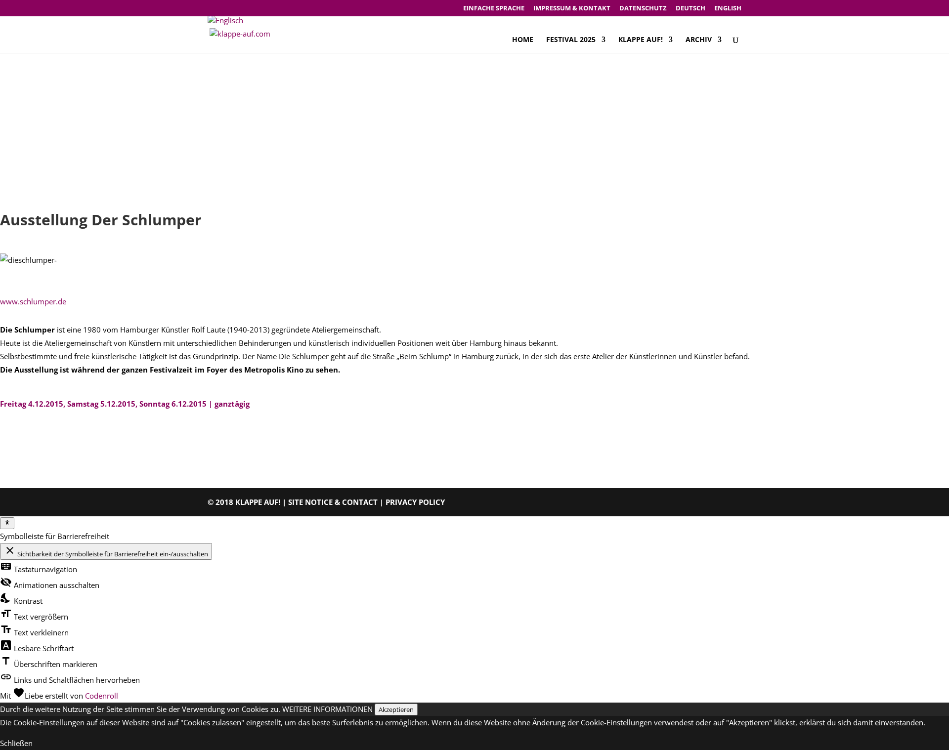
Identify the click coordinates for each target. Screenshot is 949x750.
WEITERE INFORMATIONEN (327, 709)
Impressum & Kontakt (571, 8)
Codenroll (101, 696)
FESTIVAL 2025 (571, 40)
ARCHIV (699, 40)
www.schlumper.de (33, 301)
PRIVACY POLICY (415, 502)
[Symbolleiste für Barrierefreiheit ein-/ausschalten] (7, 523)
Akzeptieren (396, 709)
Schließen (16, 743)
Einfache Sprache (493, 8)
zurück (26, 439)
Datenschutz (643, 8)
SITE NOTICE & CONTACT (333, 502)
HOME (522, 40)
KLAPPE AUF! (640, 40)
